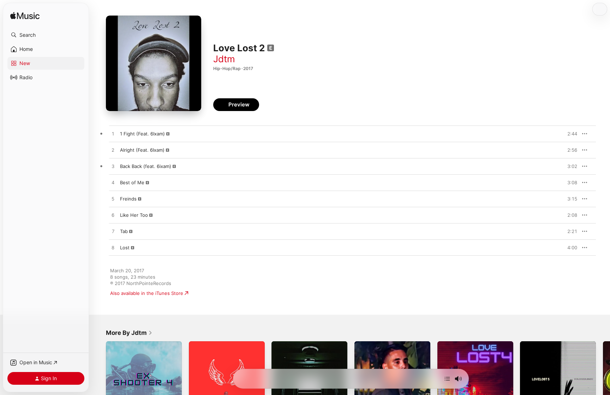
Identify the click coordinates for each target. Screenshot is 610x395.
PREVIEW (569, 134)
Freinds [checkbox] (128, 199)
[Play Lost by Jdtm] (113, 248)
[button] (46, 35)
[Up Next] (447, 379)
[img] (25, 16)
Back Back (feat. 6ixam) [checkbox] (145, 166)
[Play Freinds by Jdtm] (113, 199)
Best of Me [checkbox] (132, 182)
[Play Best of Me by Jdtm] (113, 183)
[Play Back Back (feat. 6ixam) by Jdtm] (113, 166)
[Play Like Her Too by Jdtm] (113, 215)
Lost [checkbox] (125, 247)
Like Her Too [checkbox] (134, 215)
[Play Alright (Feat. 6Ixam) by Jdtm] (113, 150)
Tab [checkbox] (124, 231)
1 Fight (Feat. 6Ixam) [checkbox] (142, 133)
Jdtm (224, 58)
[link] (129, 333)
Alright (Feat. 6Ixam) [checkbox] (142, 150)
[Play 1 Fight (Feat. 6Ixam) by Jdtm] (113, 134)
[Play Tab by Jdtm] (113, 231)
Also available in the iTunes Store (146, 293)
